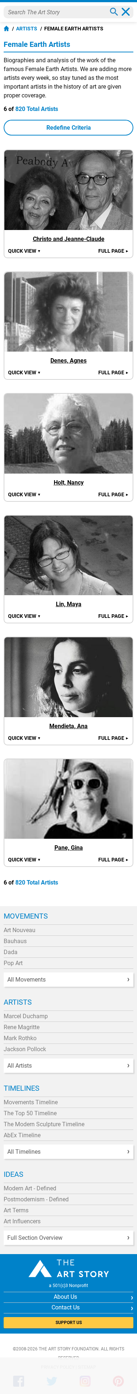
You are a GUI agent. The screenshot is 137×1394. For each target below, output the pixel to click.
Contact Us (66, 1307)
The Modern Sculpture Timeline (44, 1124)
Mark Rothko (20, 1038)
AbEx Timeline (22, 1135)
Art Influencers (22, 1221)
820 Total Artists (36, 108)
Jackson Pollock (25, 1049)
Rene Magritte (21, 1027)
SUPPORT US (69, 1322)
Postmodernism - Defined (36, 1199)
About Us (65, 1296)
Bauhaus (15, 941)
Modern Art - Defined (30, 1188)
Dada (11, 952)
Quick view (24, 251)
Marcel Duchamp (26, 1016)
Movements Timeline (31, 1102)
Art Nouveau (19, 930)
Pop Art (13, 963)
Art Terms (16, 1210)
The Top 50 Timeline (30, 1113)
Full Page (113, 251)
